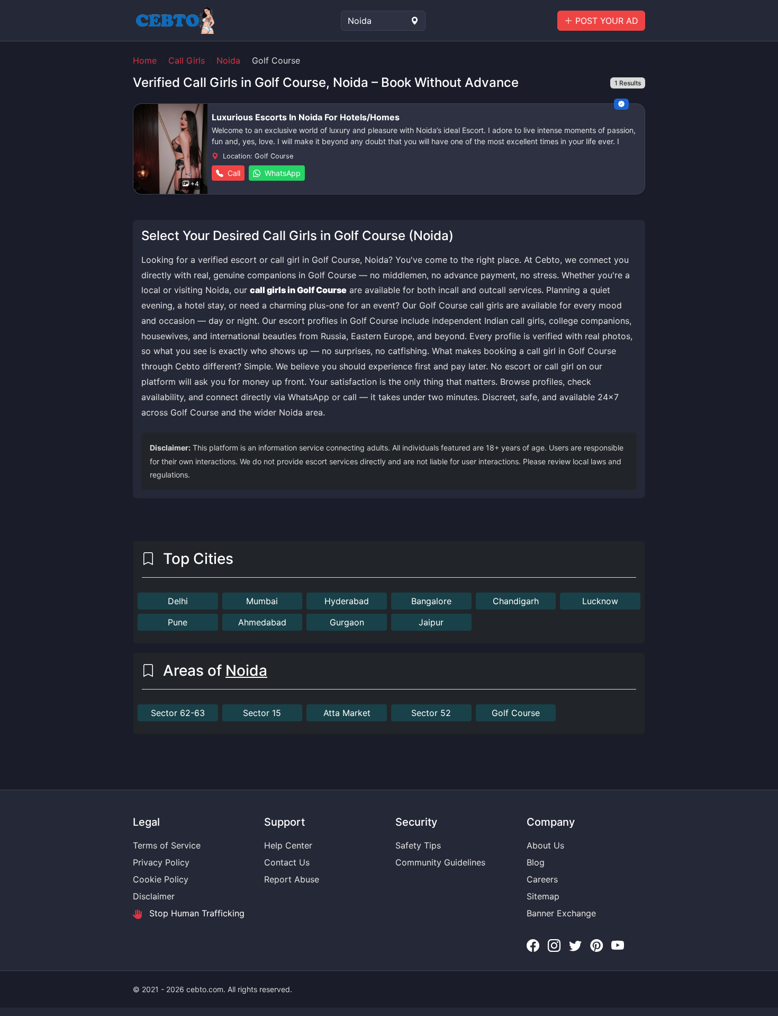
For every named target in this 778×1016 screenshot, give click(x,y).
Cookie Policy (160, 879)
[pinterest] (596, 946)
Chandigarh (516, 601)
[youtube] (617, 946)
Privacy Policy (161, 862)
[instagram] (554, 946)
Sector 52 (431, 713)
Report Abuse (291, 879)
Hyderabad (346, 601)
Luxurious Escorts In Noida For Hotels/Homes (306, 117)
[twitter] (575, 946)
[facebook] (533, 946)
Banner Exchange (561, 913)
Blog (536, 862)
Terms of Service (167, 845)
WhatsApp (282, 173)
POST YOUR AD (605, 20)
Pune (177, 622)
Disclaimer (154, 896)
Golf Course (516, 713)
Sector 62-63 (178, 713)
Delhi (178, 601)
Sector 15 (262, 713)
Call (232, 173)
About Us (545, 845)
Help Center (288, 845)
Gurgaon (347, 622)
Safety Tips (418, 845)
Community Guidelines (440, 862)
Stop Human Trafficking (196, 913)
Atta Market (346, 713)
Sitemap (543, 896)
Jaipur (431, 622)
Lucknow (600, 601)
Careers (542, 879)
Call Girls (186, 60)
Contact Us (287, 862)
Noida (228, 60)
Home (145, 60)
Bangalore (431, 601)
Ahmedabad (262, 622)
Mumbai (262, 601)
